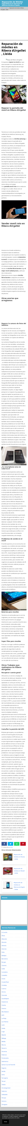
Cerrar (5, 1121)
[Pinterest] (23, 843)
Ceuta (3, 978)
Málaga (4, 1038)
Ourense (4, 1051)
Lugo (3, 1031)
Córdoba (4, 985)
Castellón (4, 975)
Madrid (4, 1035)
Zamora (4, 1101)
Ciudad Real (5, 982)
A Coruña (4, 932)
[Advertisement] (14, 25)
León (3, 1025)
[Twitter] (10, 843)
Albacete (4, 939)
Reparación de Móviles (12, 2)
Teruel (3, 1081)
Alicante (4, 942)
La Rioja (4, 1018)
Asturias (4, 949)
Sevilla (3, 1071)
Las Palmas (5, 1022)
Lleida (6, 8)
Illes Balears (5, 1012)
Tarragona (5, 1078)
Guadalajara (5, 998)
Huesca (4, 1008)
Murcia (4, 1045)
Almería (4, 945)
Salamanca (5, 1061)
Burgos (4, 962)
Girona (4, 992)
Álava (3, 935)
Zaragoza (4, 1104)
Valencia (4, 1091)
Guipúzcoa (5, 1002)
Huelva (4, 1005)
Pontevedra (5, 1058)
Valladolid (4, 1094)
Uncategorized (6, 1088)
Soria (3, 1074)
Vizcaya (4, 1098)
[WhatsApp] (16, 843)
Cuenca (4, 988)
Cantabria (5, 972)
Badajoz (4, 955)
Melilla (3, 1041)
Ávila (3, 952)
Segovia (4, 1068)
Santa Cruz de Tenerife (8, 1065)
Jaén (3, 1015)
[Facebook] (4, 843)
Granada (4, 995)
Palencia (4, 1055)
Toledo (4, 1084)
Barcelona (5, 959)
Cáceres (4, 965)
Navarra (4, 1048)
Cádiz (3, 969)
